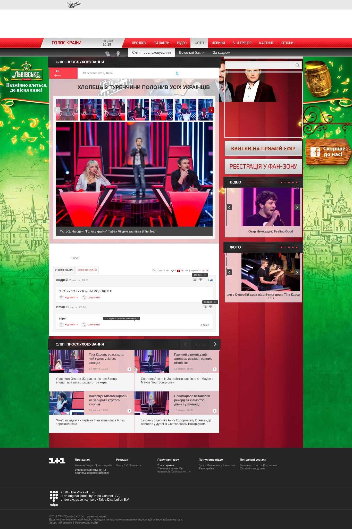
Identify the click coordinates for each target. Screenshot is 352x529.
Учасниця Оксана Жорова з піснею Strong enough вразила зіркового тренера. (86, 380)
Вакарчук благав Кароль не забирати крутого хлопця (108, 400)
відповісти (71, 297)
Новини (218, 43)
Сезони (287, 43)
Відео (182, 43)
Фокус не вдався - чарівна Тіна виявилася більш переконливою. (90, 422)
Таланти (162, 43)
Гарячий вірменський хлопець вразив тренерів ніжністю (193, 359)
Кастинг (266, 43)
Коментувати (87, 270)
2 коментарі (64, 270)
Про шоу (139, 43)
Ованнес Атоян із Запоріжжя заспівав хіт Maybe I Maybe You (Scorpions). (177, 380)
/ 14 (201, 345)
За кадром (221, 52)
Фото (199, 43)
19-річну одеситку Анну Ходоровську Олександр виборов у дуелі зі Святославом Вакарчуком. (176, 422)
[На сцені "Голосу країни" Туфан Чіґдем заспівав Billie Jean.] (67, 110)
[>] (175, 174)
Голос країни (74, 5)
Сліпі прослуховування (151, 52)
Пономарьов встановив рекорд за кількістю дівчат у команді (192, 400)
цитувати (94, 297)
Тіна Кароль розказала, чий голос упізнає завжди (106, 359)
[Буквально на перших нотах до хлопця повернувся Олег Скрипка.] (91, 110)
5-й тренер (242, 43)
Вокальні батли (192, 52)
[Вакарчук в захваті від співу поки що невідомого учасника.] (114, 110)
